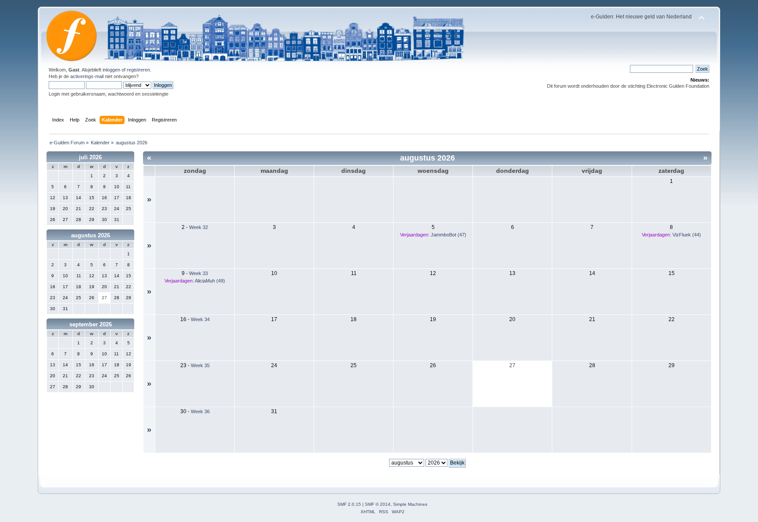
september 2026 (90, 324)
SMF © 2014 (377, 504)
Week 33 (198, 273)
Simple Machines (410, 504)
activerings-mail (87, 76)
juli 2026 (90, 157)
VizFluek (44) (686, 234)
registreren (138, 69)
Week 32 (198, 227)
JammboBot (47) (448, 234)
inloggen (111, 69)
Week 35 (200, 365)
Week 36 (200, 411)
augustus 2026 (90, 235)
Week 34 (200, 319)
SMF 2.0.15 (349, 504)
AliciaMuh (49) (210, 280)
